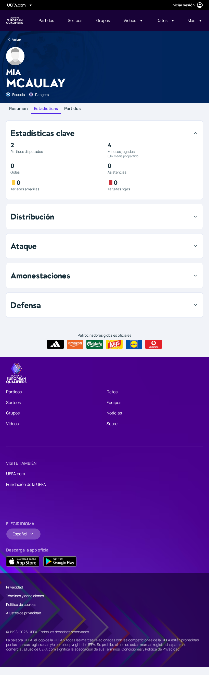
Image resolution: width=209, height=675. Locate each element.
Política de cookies (21, 604)
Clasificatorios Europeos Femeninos (14, 20)
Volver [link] (16, 40)
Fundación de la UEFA (26, 484)
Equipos (114, 402)
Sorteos (13, 402)
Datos (112, 392)
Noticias (114, 413)
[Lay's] (114, 344)
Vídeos (12, 423)
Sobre (112, 423)
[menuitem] (46, 20)
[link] (46, 20)
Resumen (18, 108)
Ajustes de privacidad (23, 612)
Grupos (13, 413)
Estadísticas (46, 108)
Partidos (72, 108)
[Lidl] (134, 344)
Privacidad (14, 587)
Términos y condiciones (25, 595)
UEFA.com (15, 473)
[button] (133, 20)
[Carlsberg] (94, 344)
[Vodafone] (153, 344)
